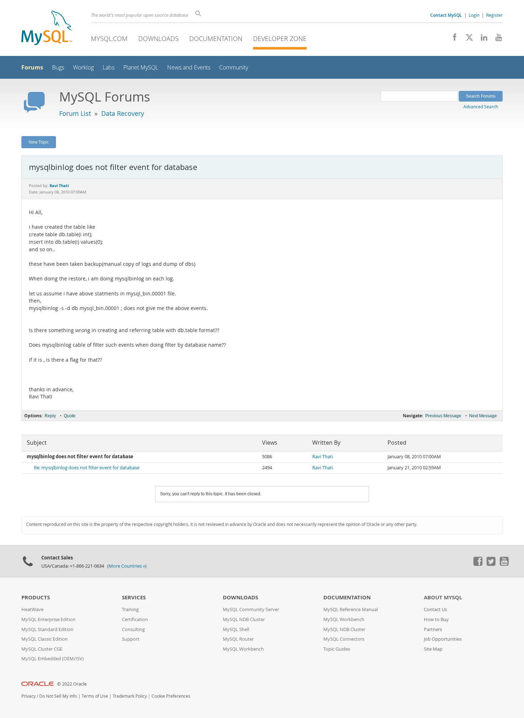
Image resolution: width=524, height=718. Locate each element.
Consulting (133, 629)
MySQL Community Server (251, 609)
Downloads (158, 38)
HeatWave (32, 609)
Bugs (58, 67)
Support (130, 639)
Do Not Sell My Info (58, 696)
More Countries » (127, 566)
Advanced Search (480, 106)
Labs (108, 67)
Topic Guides (336, 649)
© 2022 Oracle (72, 684)
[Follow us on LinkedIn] (481, 39)
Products (35, 597)
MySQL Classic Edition (44, 639)
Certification (135, 619)
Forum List (75, 113)
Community (233, 67)
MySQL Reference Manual (350, 609)
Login (474, 15)
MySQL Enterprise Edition (48, 619)
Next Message (483, 415)
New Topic (39, 142)
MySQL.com (109, 38)
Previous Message (443, 415)
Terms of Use (95, 696)
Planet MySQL (140, 67)
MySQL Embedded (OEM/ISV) (52, 659)
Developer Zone (280, 38)
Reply (50, 415)
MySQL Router (238, 639)
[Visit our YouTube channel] (496, 39)
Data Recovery (122, 113)
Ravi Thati (322, 457)
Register (494, 15)
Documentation (215, 38)
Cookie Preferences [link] (170, 696)
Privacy (28, 696)
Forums (32, 67)
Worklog (83, 67)
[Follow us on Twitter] (491, 564)
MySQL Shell (236, 629)
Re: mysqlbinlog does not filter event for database (86, 468)
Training (130, 609)
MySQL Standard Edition (47, 629)
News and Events (188, 67)
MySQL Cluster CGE (41, 649)
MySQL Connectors (343, 639)
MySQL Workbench (243, 649)
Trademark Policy (130, 696)
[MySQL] (47, 28)
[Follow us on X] (466, 39)
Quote (70, 415)
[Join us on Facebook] (452, 39)
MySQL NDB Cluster (244, 619)
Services (134, 597)
